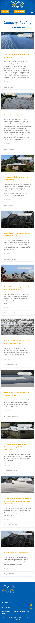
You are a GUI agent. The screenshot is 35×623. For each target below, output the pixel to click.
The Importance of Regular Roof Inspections (17, 115)
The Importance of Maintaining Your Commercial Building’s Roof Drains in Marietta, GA (15, 446)
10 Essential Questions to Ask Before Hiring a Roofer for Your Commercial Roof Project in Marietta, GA (17, 501)
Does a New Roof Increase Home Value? (16, 553)
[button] (32, 12)
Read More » (7, 81)
